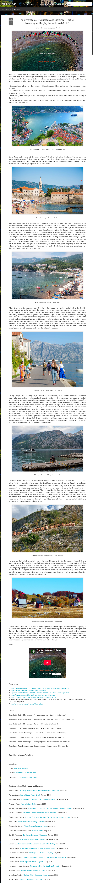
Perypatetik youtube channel (28, 777)
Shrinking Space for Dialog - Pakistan (31, 821)
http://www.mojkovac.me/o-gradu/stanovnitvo (27, 704)
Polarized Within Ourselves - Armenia (35, 875)
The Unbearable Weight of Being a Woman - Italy (37, 848)
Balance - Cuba (37, 830)
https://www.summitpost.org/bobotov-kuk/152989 (28, 690)
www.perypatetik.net (21, 768)
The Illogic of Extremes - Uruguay (41, 853)
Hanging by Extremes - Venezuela (35, 835)
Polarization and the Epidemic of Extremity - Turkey (36, 844)
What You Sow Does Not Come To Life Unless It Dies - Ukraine (47, 817)
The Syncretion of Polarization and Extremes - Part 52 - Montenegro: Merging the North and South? (47, 21)
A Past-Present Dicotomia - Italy (35, 826)
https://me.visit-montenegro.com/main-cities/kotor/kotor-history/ (33, 697)
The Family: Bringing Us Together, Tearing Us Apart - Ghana (50, 808)
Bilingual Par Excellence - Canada (33, 870)
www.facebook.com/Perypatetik (25, 773)
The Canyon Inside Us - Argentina (32, 861)
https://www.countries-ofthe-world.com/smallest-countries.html (33, 695)
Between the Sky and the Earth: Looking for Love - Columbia (44, 857)
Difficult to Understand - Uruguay (30, 879)
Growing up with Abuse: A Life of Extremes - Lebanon (39, 790)
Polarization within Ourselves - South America (39, 813)
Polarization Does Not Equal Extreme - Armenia (38, 799)
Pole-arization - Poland (29, 804)
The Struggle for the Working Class (32, 839)
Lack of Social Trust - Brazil (30, 795)
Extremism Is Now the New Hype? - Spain (45, 866)
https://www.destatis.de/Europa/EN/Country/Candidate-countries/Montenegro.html (40, 688)
